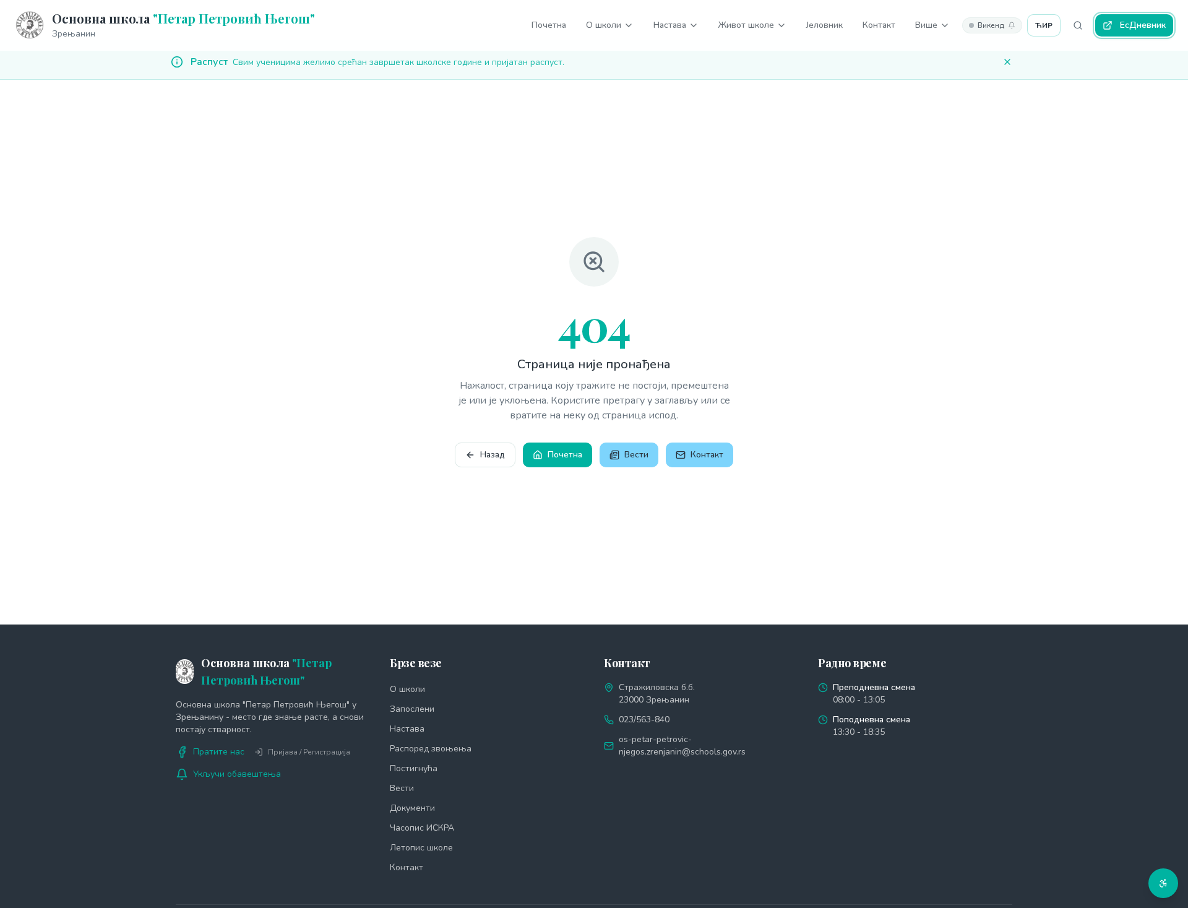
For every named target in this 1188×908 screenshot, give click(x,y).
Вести (636, 454)
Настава (669, 25)
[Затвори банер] (1007, 62)
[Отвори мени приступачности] (1163, 883)
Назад (492, 454)
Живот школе (746, 25)
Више (926, 25)
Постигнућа (413, 768)
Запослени (412, 709)
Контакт (879, 25)
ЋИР (1043, 25)
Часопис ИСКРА (422, 828)
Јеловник (824, 25)
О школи (603, 25)
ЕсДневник (1143, 25)
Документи (412, 808)
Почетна (549, 25)
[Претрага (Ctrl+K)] (1077, 25)
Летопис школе (421, 848)
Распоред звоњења (430, 749)
